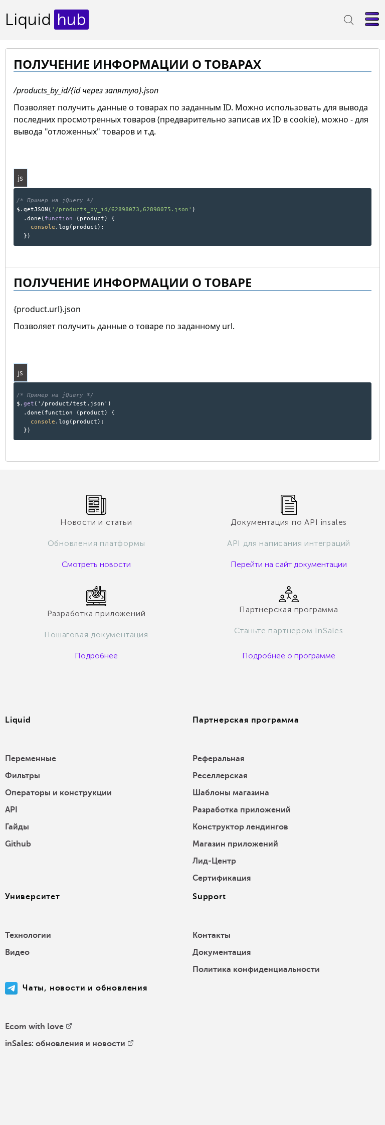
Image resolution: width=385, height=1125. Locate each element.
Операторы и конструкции (58, 792)
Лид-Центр (214, 861)
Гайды (17, 826)
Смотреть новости (96, 564)
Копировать (347, 195)
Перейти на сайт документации (289, 564)
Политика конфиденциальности (256, 969)
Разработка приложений (241, 809)
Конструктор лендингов (240, 826)
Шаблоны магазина (230, 792)
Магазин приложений (235, 844)
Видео (17, 952)
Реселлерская (219, 775)
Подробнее (96, 655)
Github (18, 844)
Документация (221, 952)
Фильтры (22, 775)
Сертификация (221, 878)
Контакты (211, 935)
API (11, 809)
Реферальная (218, 758)
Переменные (30, 758)
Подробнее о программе (288, 655)
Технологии (28, 935)
